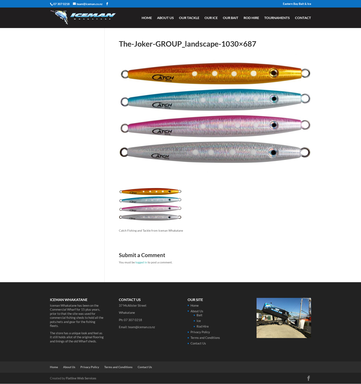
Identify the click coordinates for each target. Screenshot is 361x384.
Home (147, 18)
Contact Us (198, 343)
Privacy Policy (200, 332)
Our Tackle (189, 18)
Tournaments (277, 18)
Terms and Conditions (205, 337)
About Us (165, 18)
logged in (141, 262)
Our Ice (211, 18)
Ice (199, 321)
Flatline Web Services (81, 378)
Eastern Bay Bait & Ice (297, 3)
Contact (303, 18)
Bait (199, 315)
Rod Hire (251, 18)
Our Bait (230, 18)
